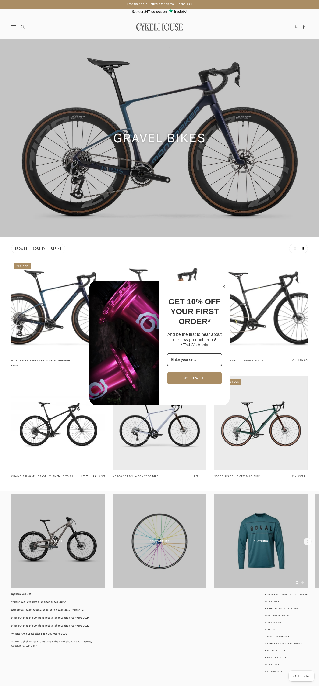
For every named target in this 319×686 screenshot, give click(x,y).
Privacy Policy (275, 657)
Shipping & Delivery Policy (284, 643)
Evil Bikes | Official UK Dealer (286, 594)
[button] (293, 248)
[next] (308, 541)
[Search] (22, 27)
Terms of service (277, 636)
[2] (302, 582)
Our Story (272, 601)
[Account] (296, 27)
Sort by (39, 248)
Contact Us (273, 622)
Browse (21, 248)
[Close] (224, 286)
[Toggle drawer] (13, 26)
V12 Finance (273, 671)
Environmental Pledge (281, 608)
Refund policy (275, 650)
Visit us (270, 629)
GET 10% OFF (194, 378)
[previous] (11, 498)
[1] (297, 582)
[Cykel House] (159, 27)
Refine (56, 248)
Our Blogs (272, 664)
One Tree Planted (277, 615)
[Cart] (305, 27)
